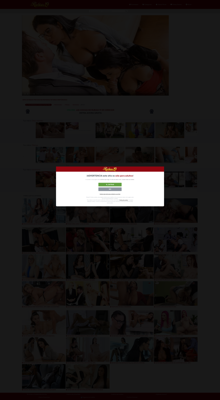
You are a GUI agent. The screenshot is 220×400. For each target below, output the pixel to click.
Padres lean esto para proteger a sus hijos (110, 194)
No (110, 189)
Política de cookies (123, 200)
